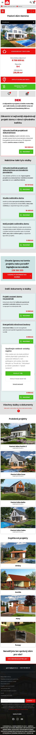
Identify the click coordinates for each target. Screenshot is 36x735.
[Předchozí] (3, 35)
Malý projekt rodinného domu (16, 224)
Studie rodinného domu (13, 198)
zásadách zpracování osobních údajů (18, 709)
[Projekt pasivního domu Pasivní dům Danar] (33, 11)
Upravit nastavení (18, 384)
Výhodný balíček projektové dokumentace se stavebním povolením (15, 170)
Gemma (20, 6)
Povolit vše (17, 373)
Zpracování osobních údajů (8, 681)
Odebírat (30, 701)
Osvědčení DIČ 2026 (6, 695)
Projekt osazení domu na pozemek (12, 297)
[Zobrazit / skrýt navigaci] (2, 2)
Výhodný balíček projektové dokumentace (15, 131)
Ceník (2, 693)
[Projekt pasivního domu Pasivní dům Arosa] (29, 11)
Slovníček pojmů (5, 683)
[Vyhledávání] (31, 2)
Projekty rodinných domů (9, 6)
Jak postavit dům (5, 688)
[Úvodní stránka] (7, 2)
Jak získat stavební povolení (8, 691)
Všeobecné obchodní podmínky (9, 679)
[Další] (32, 35)
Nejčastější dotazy (6, 676)
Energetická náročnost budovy (16, 324)
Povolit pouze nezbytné (18, 379)
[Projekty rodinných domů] (3, 11)
